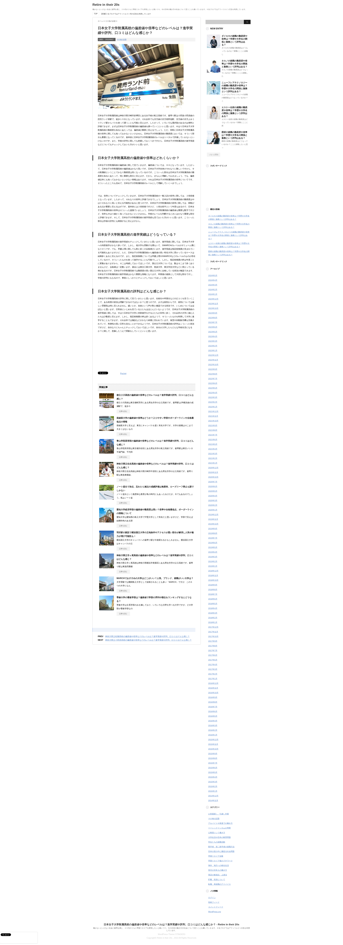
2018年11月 (213, 575)
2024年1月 (212, 294)
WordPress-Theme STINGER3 (171, 934)
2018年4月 (212, 608)
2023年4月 (212, 336)
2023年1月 (212, 350)
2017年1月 (212, 679)
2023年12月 (213, 299)
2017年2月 (212, 674)
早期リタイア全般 (215, 856)
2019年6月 (212, 543)
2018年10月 (213, 580)
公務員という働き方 (216, 833)
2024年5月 (212, 275)
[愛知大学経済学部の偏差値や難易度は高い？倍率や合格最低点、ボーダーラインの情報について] (106, 521)
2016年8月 (212, 702)
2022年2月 (212, 402)
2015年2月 (212, 786)
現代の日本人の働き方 (217, 870)
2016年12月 (213, 683)
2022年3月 (212, 397)
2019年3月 (212, 557)
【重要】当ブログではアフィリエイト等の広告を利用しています (125, 14)
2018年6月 (212, 599)
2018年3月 (212, 613)
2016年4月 (212, 721)
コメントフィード (215, 907)
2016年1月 (212, 735)
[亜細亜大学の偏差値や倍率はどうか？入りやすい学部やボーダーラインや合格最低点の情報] (106, 430)
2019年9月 (212, 529)
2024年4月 (212, 280)
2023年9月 (212, 313)
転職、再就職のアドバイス (219, 884)
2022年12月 (213, 355)
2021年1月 (212, 463)
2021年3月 (212, 454)
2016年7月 (212, 707)
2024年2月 (212, 289)
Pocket (123, 373)
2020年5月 (212, 491)
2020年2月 (212, 505)
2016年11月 (213, 688)
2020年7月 (212, 482)
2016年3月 (212, 725)
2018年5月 (212, 604)
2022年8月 (212, 374)
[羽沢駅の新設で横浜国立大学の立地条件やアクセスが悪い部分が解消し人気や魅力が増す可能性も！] (106, 544)
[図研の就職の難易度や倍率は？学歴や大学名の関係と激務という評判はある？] (213, 143)
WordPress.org (214, 912)
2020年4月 (212, 496)
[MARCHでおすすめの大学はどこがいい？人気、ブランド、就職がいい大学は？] (106, 590)
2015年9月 (212, 754)
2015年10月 (213, 749)
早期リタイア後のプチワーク (220, 861)
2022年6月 (212, 383)
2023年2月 (212, 346)
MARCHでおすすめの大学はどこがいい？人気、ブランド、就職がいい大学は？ (155, 578)
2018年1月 (212, 622)
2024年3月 (212, 285)
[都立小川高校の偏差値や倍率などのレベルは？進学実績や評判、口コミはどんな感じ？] (106, 407)
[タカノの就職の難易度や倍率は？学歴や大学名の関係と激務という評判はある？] (213, 72)
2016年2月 (212, 730)
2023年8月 (212, 318)
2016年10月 (213, 693)
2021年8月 (212, 430)
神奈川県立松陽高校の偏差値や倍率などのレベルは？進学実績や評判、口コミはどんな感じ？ (147, 636)
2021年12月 (213, 411)
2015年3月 (212, 782)
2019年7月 (212, 538)
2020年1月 (212, 510)
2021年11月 (213, 416)
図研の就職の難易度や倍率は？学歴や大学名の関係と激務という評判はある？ (234, 135)
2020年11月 (213, 472)
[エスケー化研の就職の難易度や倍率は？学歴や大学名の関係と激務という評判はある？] (213, 118)
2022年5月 (212, 388)
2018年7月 (212, 594)
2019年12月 (213, 514)
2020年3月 (212, 500)
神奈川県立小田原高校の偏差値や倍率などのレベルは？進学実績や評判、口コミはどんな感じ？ (148, 640)
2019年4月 (212, 552)
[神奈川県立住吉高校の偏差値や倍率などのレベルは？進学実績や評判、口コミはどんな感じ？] (106, 476)
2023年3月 (212, 341)
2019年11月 (213, 519)
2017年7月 (212, 650)
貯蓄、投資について (216, 879)
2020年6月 (212, 486)
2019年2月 (212, 561)
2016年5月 (212, 716)
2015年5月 (212, 772)
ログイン (212, 898)
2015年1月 (212, 791)
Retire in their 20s (105, 4)
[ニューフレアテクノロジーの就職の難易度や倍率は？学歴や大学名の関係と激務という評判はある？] (213, 93)
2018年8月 (212, 589)
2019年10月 (213, 524)
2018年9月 (212, 585)
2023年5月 (212, 332)
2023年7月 (212, 322)
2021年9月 (212, 425)
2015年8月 (212, 758)
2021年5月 (212, 444)
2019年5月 (212, 547)
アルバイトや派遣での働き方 (220, 823)
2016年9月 (212, 697)
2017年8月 (212, 646)
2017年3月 (212, 669)
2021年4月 (212, 449)
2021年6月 (212, 439)
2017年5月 (212, 660)
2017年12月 (213, 627)
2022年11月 (213, 360)
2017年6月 (212, 655)
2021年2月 (212, 458)
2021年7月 (212, 435)
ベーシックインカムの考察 (219, 828)
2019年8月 (212, 533)
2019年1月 (212, 566)
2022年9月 (212, 369)
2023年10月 (213, 308)
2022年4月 (212, 393)
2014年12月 (213, 796)
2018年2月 (212, 618)
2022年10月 (213, 364)
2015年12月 (213, 739)
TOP (96, 14)
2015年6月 (212, 768)
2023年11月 (213, 304)
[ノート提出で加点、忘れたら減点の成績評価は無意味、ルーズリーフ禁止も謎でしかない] (106, 498)
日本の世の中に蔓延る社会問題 (221, 851)
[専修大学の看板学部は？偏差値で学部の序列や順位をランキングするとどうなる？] (106, 609)
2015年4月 (212, 777)
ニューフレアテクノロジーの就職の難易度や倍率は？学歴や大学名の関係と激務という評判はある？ (228, 235)
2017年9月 (212, 641)
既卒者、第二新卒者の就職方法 (221, 847)
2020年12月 (213, 468)
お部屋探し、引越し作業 (218, 814)
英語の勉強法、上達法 (217, 875)
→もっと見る (213, 154)
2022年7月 (212, 379)
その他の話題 (121, 39)
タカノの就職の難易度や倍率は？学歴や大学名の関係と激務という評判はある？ (234, 64)
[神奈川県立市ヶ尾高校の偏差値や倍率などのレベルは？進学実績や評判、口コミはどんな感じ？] (106, 567)
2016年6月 (212, 711)
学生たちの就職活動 (216, 842)
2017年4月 (212, 664)
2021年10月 (213, 421)
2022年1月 (212, 407)
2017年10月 (213, 636)
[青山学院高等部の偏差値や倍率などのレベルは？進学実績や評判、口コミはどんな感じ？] (106, 453)
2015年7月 (212, 763)
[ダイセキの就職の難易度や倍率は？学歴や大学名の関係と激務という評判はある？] (213, 47)
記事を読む (123, 411)
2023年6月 (212, 327)
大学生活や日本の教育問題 (219, 837)
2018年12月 (213, 571)
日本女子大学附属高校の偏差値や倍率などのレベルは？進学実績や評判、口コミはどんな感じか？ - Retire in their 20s (171, 924)
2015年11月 (213, 744)
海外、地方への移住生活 (218, 865)
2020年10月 (213, 477)
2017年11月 (213, 632)
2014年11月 (213, 800)
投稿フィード (213, 902)
